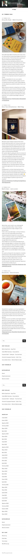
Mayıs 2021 (4, 487)
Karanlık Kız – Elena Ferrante (10, 272)
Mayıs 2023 (4, 449)
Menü (14, 9)
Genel (3, 373)
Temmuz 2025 (5, 425)
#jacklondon (21, 264)
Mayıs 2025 (4, 428)
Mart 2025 (4, 431)
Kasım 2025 (5, 420)
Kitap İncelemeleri (6, 376)
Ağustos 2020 (5, 503)
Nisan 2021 (4, 490)
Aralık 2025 (4, 417)
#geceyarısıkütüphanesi (7, 180)
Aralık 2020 (4, 498)
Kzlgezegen (14, 3)
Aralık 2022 (4, 457)
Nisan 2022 (4, 471)
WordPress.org (5, 543)
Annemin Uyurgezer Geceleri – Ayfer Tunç (11, 357)
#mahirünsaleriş (15, 98)
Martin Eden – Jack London (10, 189)
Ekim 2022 (4, 460)
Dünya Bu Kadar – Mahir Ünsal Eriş (12, 20)
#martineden (15, 264)
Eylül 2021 (4, 482)
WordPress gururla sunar (7, 552)
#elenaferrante (20, 331)
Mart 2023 (4, 452)
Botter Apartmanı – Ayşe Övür (9, 349)
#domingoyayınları (6, 182)
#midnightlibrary (22, 180)
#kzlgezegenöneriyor (7, 98)
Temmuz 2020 (5, 506)
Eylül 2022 (4, 463)
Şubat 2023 (4, 455)
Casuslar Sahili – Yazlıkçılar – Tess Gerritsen (12, 354)
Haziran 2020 (5, 508)
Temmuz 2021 (5, 484)
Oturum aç (4, 535)
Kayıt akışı (4, 538)
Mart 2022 (4, 474)
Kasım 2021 (4, 479)
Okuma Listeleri (5, 378)
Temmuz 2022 (5, 465)
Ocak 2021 (4, 495)
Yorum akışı (4, 541)
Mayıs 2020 (4, 511)
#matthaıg (15, 180)
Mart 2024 (4, 439)
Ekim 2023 (4, 444)
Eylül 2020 (4, 500)
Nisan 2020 (4, 514)
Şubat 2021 (4, 492)
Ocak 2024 (4, 441)
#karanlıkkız (14, 331)
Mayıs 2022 (4, 468)
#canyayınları (6, 100)
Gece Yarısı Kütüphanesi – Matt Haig (13, 107)
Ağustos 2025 (5, 423)
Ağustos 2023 (5, 447)
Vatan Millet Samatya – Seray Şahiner (10, 351)
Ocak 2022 (4, 476)
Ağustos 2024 (5, 433)
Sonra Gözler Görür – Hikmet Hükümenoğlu (12, 359)
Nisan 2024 (4, 436)
